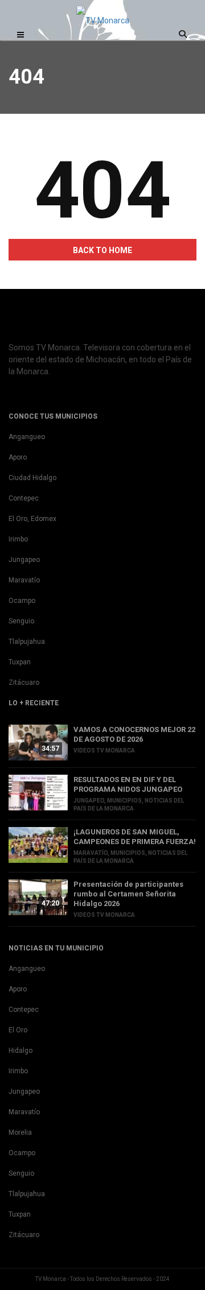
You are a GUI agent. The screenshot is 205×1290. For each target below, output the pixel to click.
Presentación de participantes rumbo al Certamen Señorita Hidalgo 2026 (128, 894)
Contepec (24, 498)
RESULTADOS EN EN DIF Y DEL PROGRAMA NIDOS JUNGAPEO (127, 784)
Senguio (21, 621)
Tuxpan (20, 662)
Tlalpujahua (27, 642)
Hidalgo (20, 1051)
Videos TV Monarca (104, 750)
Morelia (20, 1132)
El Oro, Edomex (32, 519)
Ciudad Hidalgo (32, 478)
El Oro (18, 1030)
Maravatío (24, 580)
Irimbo (18, 539)
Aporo (18, 457)
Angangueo (27, 437)
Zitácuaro (24, 683)
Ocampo (22, 601)
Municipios (124, 800)
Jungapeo (24, 560)
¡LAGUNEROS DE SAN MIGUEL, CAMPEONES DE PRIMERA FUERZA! (134, 837)
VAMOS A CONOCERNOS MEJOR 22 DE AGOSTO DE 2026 (134, 734)
